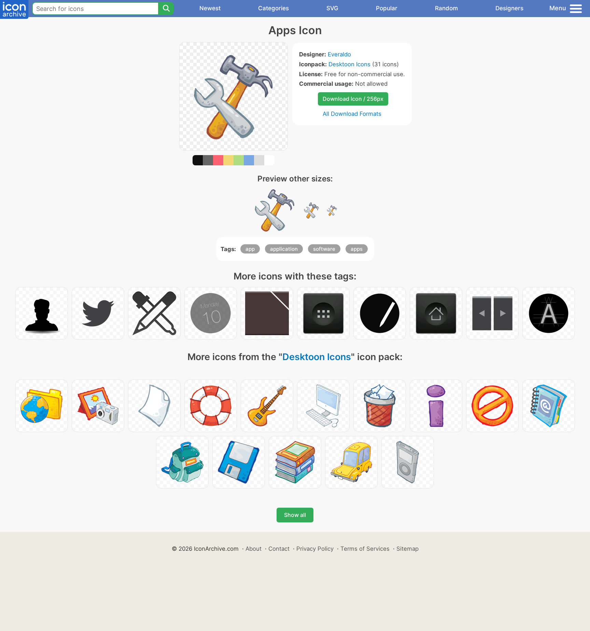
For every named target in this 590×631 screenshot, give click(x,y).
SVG (332, 8)
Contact (279, 548)
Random (446, 8)
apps (357, 249)
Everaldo (339, 54)
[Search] (166, 8)
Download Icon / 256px (353, 98)
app (250, 249)
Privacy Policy (315, 548)
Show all (295, 514)
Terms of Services (365, 548)
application (284, 249)
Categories (273, 8)
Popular (386, 8)
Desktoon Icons (349, 64)
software (324, 249)
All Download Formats (352, 113)
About (253, 548)
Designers (509, 8)
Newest (210, 8)
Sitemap (407, 548)
